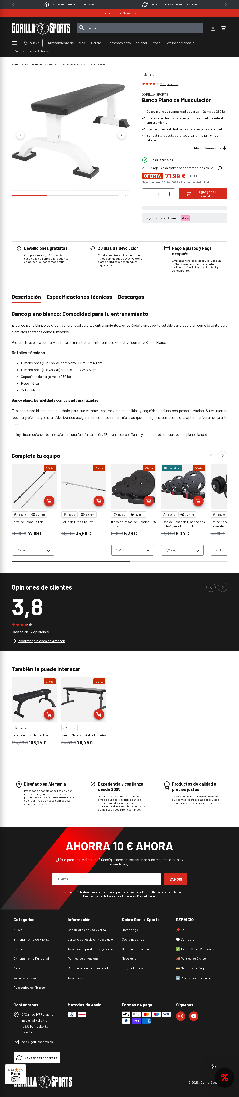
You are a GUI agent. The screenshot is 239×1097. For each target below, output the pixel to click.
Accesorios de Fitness (29, 987)
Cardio (18, 949)
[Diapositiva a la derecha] (122, 135)
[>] (225, 4)
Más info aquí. (146, 896)
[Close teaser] (213, 1066)
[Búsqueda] (82, 28)
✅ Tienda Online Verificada (195, 949)
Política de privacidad (83, 958)
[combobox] (140, 28)
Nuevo (18, 930)
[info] (220, 168)
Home (15, 64)
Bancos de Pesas (74, 64)
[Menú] (23, 1067)
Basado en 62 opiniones (30, 632)
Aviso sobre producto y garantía (91, 949)
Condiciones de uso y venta (87, 930)
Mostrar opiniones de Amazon (41, 640)
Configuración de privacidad (88, 968)
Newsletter (129, 958)
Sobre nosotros (133, 939)
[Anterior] (211, 455)
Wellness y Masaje (26, 978)
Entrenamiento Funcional (31, 958)
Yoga (17, 968)
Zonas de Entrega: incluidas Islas (74, 4)
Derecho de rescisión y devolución (91, 939)
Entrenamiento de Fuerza (41, 64)
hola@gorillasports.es (37, 1042)
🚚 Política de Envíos (191, 958)
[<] (13, 4)
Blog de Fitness (133, 968)
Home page (130, 930)
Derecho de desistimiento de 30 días (174, 4)
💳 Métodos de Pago (191, 968)
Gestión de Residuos (136, 949)
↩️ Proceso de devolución (194, 978)
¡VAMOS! (175, 879)
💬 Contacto (185, 939)
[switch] (15, 1079)
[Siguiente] (222, 455)
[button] (223, 28)
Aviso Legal (76, 978)
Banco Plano (98, 64)
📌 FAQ (181, 930)
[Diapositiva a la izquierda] (20, 135)
